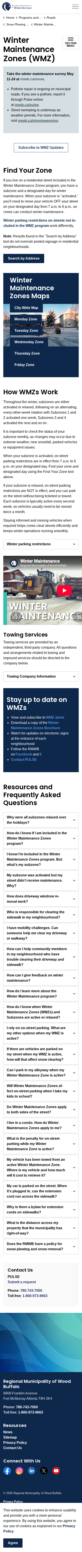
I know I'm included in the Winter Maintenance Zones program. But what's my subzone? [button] (34, 859)
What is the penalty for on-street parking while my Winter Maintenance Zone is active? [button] (33, 1144)
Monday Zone (25, 319)
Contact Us (12, 1448)
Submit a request (22, 1282)
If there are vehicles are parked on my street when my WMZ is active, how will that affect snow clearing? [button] (35, 1054)
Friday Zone (24, 365)
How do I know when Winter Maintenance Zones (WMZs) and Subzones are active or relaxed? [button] (33, 1012)
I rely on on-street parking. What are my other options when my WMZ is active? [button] (36, 1033)
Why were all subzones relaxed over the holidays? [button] (36, 819)
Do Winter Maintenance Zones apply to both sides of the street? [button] (37, 1109)
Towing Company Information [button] (31, 676)
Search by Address (24, 258)
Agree (13, 1543)
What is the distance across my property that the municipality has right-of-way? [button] (34, 1228)
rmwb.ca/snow (32, 79)
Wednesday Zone (29, 342)
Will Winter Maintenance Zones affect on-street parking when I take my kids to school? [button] (37, 1091)
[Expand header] (75, 6)
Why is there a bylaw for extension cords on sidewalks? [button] (35, 1209)
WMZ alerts (55, 717)
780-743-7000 (31, 1290)
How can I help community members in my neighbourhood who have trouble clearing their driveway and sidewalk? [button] (37, 957)
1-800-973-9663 (35, 1296)
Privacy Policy (15, 1442)
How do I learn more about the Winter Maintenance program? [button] (32, 993)
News (7, 1432)
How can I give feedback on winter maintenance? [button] (35, 977)
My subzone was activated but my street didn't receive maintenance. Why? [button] (35, 880)
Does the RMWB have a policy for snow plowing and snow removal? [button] (35, 1246)
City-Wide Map (26, 308)
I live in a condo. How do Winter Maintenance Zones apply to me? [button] (34, 1125)
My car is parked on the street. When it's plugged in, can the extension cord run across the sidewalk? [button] (37, 1191)
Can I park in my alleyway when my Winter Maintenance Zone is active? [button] (36, 1072)
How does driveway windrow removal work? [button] (33, 898)
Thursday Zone (27, 353)
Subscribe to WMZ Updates (41, 147)
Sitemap (10, 1437)
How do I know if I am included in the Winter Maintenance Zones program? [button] (37, 838)
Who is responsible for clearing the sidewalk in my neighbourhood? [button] (36, 914)
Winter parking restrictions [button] (29, 544)
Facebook (24, 754)
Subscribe (17, 1359)
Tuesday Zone (26, 330)
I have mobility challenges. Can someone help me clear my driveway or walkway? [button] (37, 933)
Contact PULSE (24, 759)
